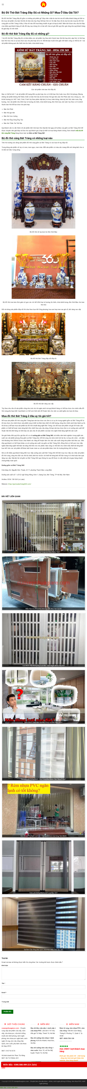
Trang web (5, 1002)
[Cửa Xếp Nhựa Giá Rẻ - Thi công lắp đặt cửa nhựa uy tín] (43, 4)
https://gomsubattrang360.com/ (19, 484)
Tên (3, 983)
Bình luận (5, 965)
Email (4, 992)
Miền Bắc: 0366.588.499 (9, 1088)
